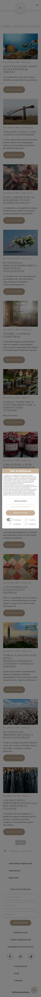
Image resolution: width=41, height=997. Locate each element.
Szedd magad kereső (20, 939)
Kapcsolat (13, 877)
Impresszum (14, 870)
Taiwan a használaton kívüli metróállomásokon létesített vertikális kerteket (19, 661)
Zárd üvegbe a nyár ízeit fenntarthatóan (19, 466)
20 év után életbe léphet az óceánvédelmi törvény (20, 69)
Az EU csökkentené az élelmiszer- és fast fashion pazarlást (18, 200)
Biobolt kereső (20, 932)
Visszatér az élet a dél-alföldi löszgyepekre (20, 133)
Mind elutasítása (20, 501)
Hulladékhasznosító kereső (20, 946)
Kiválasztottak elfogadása (20, 507)
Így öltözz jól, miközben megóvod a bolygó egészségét (18, 734)
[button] (37, 5)
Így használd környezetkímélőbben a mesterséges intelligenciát (20, 267)
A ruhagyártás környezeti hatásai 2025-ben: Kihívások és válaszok (20, 804)
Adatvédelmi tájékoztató (20, 863)
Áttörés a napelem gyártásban (16, 335)
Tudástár (18, 980)
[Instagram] (20, 957)
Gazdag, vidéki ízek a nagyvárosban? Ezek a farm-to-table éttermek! (19, 406)
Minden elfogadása (20, 513)
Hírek (16, 973)
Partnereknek (20, 966)
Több (20, 842)
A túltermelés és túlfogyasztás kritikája (15, 589)
